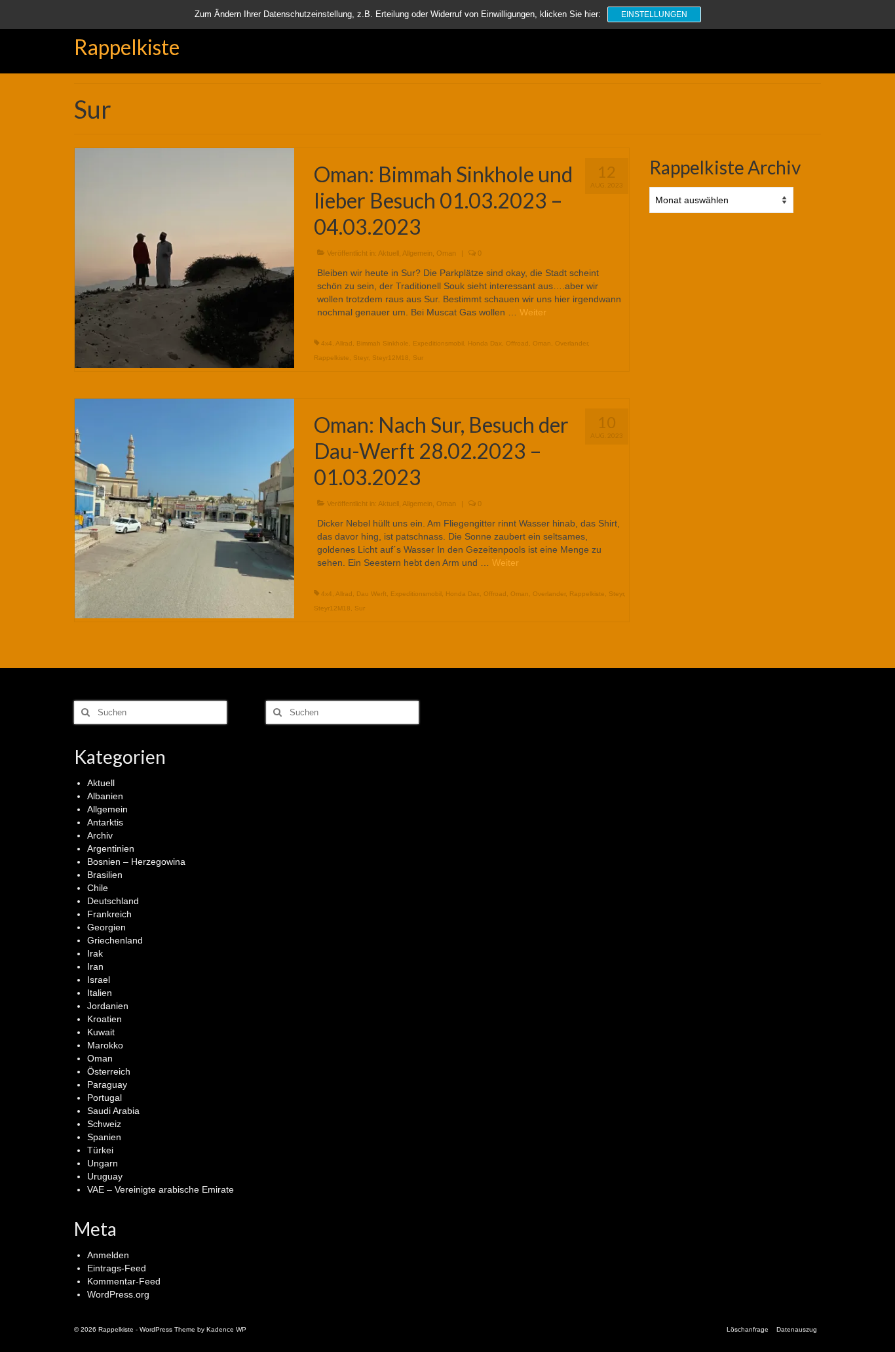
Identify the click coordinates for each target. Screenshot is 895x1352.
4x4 (326, 343)
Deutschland (113, 901)
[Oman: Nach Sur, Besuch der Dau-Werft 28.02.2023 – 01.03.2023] (184, 507)
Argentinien (110, 848)
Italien (99, 992)
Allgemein (417, 253)
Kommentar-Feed (124, 1281)
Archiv (100, 835)
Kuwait (101, 1032)
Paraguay (107, 1084)
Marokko (105, 1045)
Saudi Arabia (113, 1110)
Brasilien (105, 874)
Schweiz (104, 1124)
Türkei (100, 1150)
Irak (95, 953)
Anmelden (108, 1255)
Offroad (517, 343)
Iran (95, 966)
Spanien (104, 1137)
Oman (446, 253)
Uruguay (105, 1176)
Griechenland (115, 940)
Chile (97, 888)
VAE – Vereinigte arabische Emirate (160, 1189)
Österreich (108, 1071)
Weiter (533, 312)
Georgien (106, 927)
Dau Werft (371, 593)
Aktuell (388, 253)
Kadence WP (226, 1329)
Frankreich (109, 914)
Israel (98, 979)
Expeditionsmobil (438, 343)
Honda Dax (485, 343)
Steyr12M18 (390, 357)
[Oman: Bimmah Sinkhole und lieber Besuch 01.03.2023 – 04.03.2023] (184, 257)
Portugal (104, 1097)
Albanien (105, 796)
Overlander (571, 343)
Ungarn (102, 1163)
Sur (418, 357)
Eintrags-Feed (116, 1268)
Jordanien (107, 1006)
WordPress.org (118, 1294)
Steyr (360, 357)
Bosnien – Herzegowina (136, 861)
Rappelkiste (127, 47)
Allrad (343, 343)
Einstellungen (654, 14)
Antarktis (105, 822)
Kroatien (104, 1019)
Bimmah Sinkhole (382, 343)
